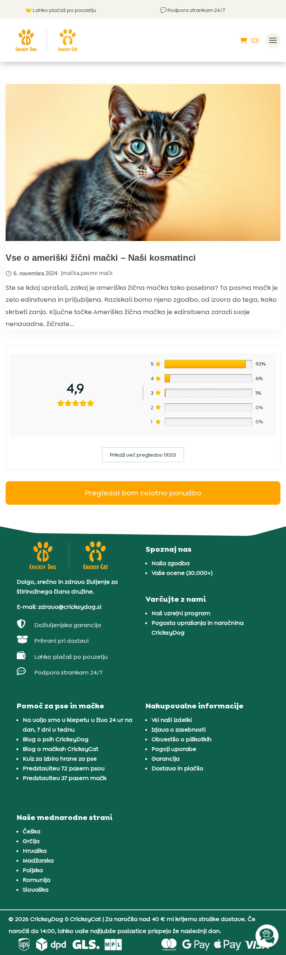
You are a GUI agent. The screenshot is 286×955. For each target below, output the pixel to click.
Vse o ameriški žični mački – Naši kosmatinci (101, 258)
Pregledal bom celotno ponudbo (143, 493)
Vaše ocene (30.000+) (182, 573)
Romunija (36, 880)
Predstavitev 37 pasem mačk (65, 778)
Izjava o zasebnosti (179, 729)
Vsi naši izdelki (172, 720)
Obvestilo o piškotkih (182, 739)
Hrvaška (35, 851)
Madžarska (38, 860)
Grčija (31, 841)
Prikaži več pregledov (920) (143, 454)
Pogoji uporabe (174, 749)
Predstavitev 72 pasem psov (64, 768)
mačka (71, 273)
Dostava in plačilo (177, 768)
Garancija (165, 759)
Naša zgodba (171, 563)
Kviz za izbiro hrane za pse (60, 759)
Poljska (33, 870)
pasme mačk (97, 273)
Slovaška (35, 889)
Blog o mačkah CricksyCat (60, 749)
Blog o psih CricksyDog (56, 739)
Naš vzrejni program (181, 613)
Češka (31, 831)
